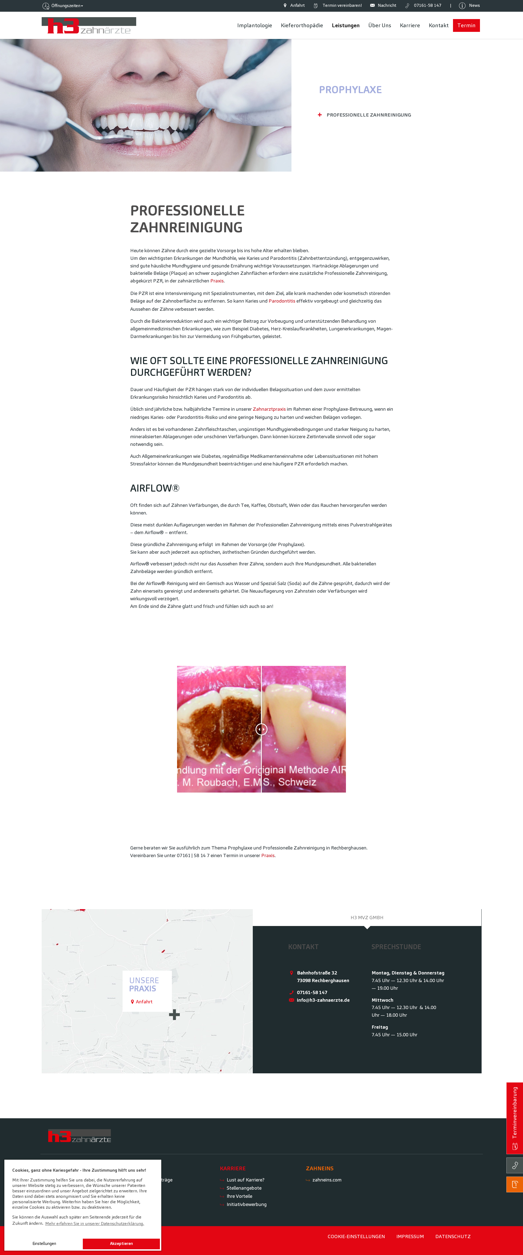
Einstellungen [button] (44, 1243)
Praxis (217, 281)
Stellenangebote (244, 1188)
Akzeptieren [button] (121, 1243)
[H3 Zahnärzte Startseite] (89, 25)
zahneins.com (327, 1180)
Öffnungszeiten (65, 5)
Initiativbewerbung (247, 1204)
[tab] (367, 917)
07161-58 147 (312, 992)
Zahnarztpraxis (269, 409)
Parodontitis (282, 301)
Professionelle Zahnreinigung (369, 115)
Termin (341, 5)
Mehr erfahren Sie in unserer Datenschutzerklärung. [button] (94, 1223)
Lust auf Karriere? (245, 1180)
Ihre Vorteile (239, 1196)
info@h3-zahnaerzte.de (323, 1000)
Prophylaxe (350, 89)
